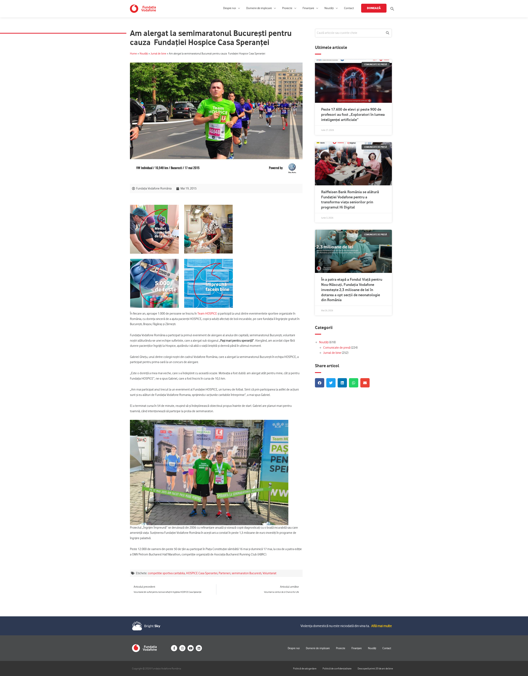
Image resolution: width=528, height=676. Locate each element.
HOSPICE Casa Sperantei (201, 573)
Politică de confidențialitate (337, 668)
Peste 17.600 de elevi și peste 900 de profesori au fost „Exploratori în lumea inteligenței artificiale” (353, 114)
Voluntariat (269, 573)
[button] (392, 8)
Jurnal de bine (158, 53)
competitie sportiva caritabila (166, 573)
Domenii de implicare (259, 8)
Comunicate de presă (336, 347)
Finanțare (308, 8)
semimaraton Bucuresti (246, 573)
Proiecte (287, 8)
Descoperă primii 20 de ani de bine (375, 668)
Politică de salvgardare (304, 668)
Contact (349, 8)
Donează (374, 8)
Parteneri (224, 573)
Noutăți (329, 8)
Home (133, 53)
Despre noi (229, 8)
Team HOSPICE (207, 313)
